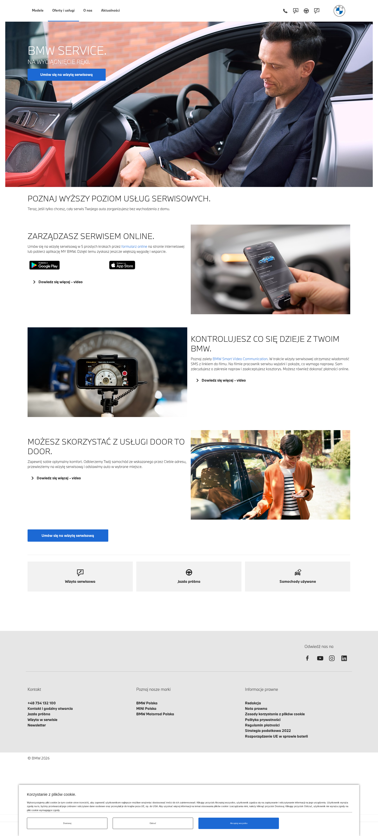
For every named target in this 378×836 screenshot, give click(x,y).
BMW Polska (147, 703)
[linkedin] (344, 662)
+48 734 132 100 (42, 703)
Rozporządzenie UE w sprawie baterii (276, 736)
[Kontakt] (295, 11)
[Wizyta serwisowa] (317, 11)
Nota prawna (256, 708)
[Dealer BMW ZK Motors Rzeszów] (339, 11)
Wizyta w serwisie (42, 719)
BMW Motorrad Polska (155, 714)
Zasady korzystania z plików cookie (275, 714)
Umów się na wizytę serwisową (66, 74)
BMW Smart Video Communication (240, 358)
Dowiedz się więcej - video (60, 281)
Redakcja (253, 703)
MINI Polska (146, 708)
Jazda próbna (39, 714)
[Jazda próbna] (306, 11)
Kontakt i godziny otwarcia (50, 708)
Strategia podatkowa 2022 (268, 730)
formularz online (134, 246)
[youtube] (319, 662)
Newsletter (37, 725)
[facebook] (307, 662)
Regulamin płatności (262, 725)
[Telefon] (285, 11)
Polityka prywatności (262, 719)
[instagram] (332, 662)
